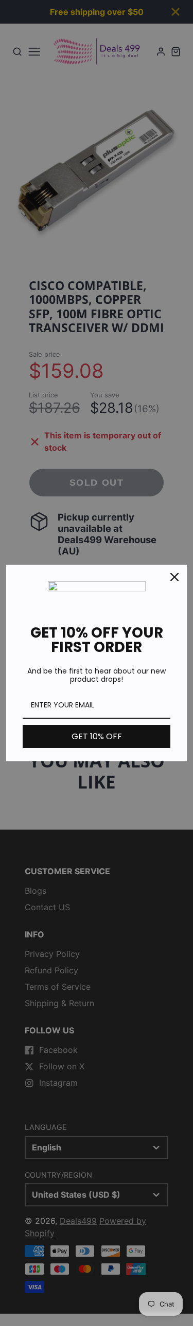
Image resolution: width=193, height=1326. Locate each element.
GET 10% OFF (97, 736)
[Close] (174, 577)
